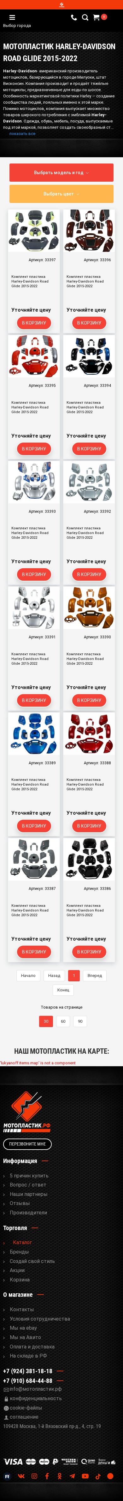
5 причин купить (29, 1176)
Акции (17, 1270)
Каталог (22, 1242)
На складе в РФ (28, 1356)
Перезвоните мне (27, 1143)
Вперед (95, 975)
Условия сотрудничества (40, 1319)
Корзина (20, 1280)
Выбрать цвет (59, 193)
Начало (28, 975)
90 (80, 1021)
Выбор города (43, 26)
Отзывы (20, 1203)
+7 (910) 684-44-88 (27, 1380)
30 (46, 1021)
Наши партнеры (29, 1194)
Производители (28, 1213)
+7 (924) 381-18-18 (27, 1371)
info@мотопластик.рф (36, 1389)
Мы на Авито (25, 1337)
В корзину (34, 322)
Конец (63, 990)
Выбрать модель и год (59, 172)
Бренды (19, 1252)
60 (63, 1021)
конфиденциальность (36, 1398)
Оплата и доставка (32, 1347)
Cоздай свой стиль (32, 1261)
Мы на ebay (23, 1328)
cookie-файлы (26, 1408)
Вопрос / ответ (28, 1185)
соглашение (24, 1417)
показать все (22, 133)
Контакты (22, 1309)
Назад (54, 975)
